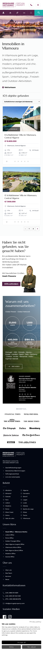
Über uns (8, 570)
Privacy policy (35, 622)
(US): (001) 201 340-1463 (13, 596)
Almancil (8, 493)
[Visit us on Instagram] (10, 617)
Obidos (25, 506)
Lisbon (7, 503)
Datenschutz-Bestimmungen (15, 471)
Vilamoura (26, 518)
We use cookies (8, 624)
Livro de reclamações (12, 477)
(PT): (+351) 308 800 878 (13, 599)
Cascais (8, 496)
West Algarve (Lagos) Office (14, 544)
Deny (11, 647)
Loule (25, 503)
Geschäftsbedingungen (13, 468)
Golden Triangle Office (12, 541)
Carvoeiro (26, 493)
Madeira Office (10, 553)
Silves (25, 512)
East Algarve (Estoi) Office (14, 550)
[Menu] (38, 5)
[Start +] (14, 5)
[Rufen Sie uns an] (31, 5)
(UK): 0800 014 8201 (11, 593)
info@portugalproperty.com (15, 603)
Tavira (25, 515)
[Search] (38, 12)
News (7, 579)
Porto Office (9, 538)
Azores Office (9, 557)
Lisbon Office (9, 535)
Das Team (8, 573)
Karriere (8, 576)
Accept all (21, 642)
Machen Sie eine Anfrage (27, 128)
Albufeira (8, 490)
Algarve (25, 490)
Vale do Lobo (9, 518)
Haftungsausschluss (12, 474)
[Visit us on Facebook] (4, 617)
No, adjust (31, 647)
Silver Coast (9, 512)
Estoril (25, 496)
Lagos (25, 500)
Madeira (8, 506)
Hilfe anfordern (11, 284)
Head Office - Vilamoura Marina (16, 532)
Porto (7, 509)
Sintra (7, 515)
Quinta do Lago (28, 509)
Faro (6, 500)
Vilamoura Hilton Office (13, 547)
